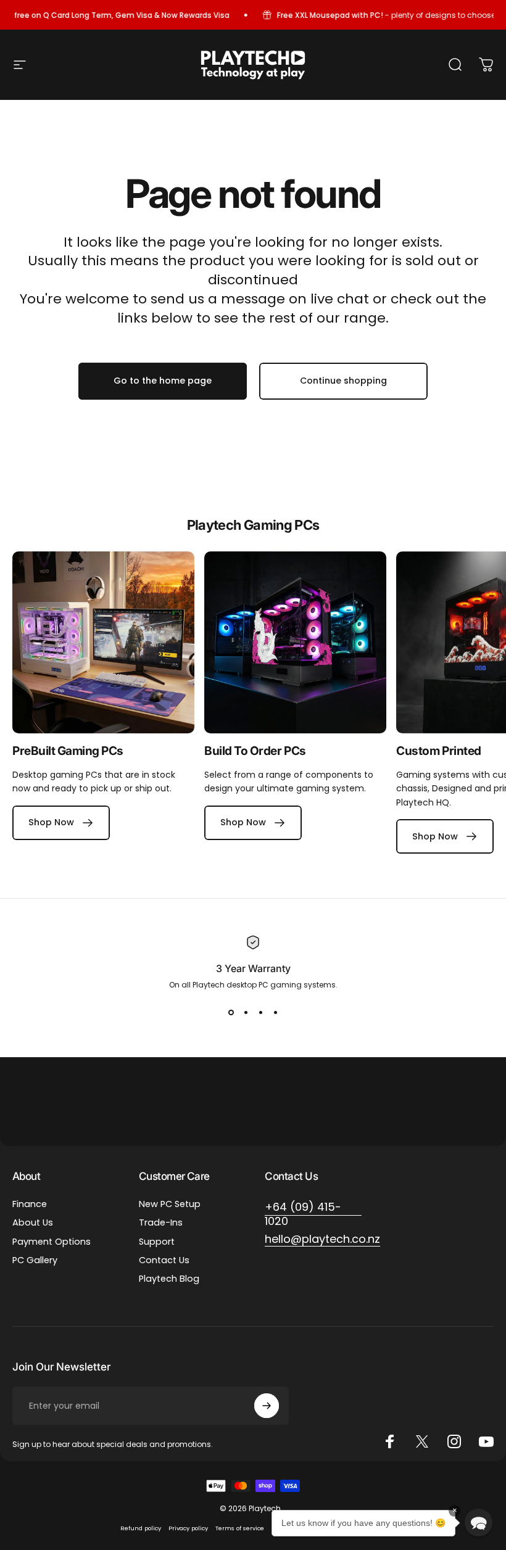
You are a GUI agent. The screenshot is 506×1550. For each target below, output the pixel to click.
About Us (32, 1222)
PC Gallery (34, 1260)
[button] (478, 1522)
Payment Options (51, 1241)
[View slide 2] (245, 1012)
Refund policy (140, 1528)
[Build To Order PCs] (295, 642)
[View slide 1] (230, 1012)
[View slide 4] (275, 1012)
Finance (29, 1204)
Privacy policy (188, 1528)
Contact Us (164, 1260)
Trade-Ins (161, 1222)
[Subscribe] (266, 1405)
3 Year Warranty (253, 968)
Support (157, 1241)
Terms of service (239, 1528)
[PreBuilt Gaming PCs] (103, 642)
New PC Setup (170, 1204)
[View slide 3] (260, 1012)
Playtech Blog (169, 1278)
